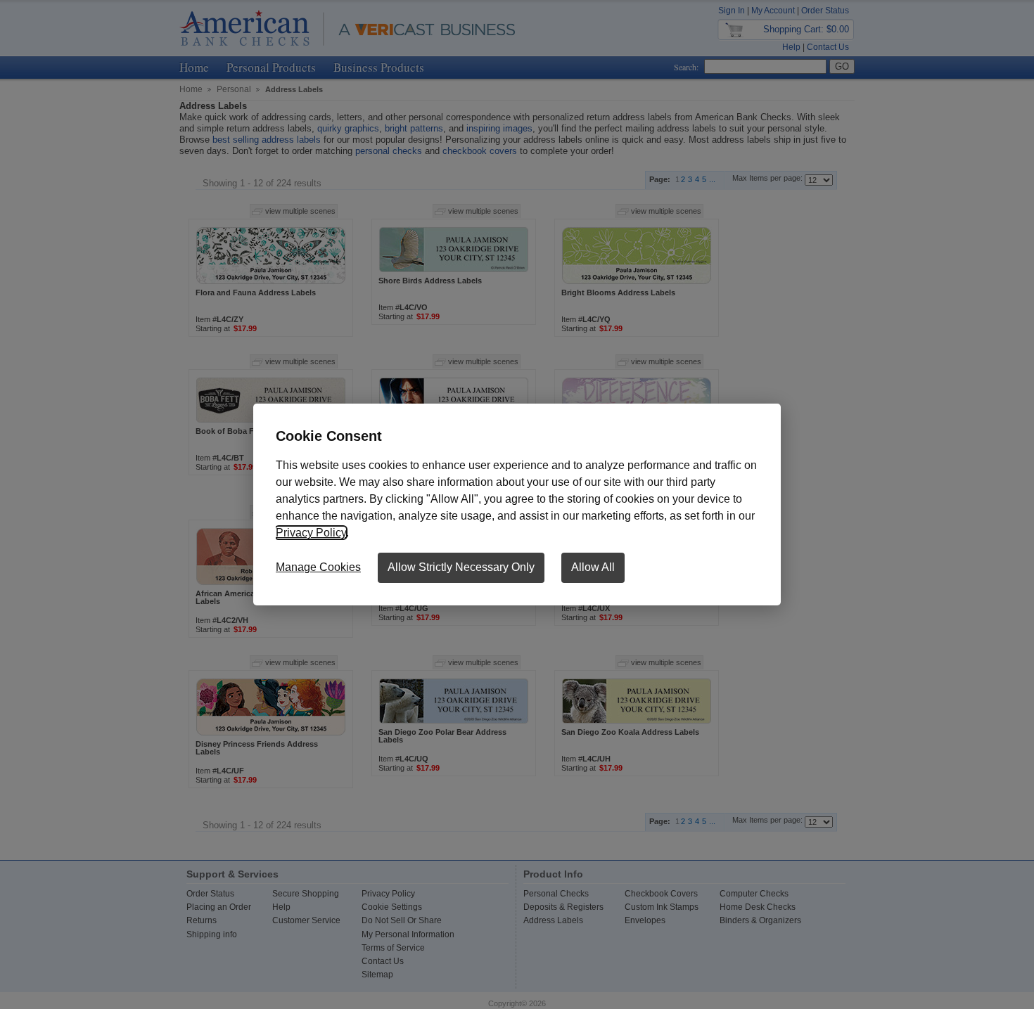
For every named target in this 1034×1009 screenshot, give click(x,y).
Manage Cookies (318, 567)
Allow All (593, 567)
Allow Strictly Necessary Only (461, 567)
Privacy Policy (311, 533)
